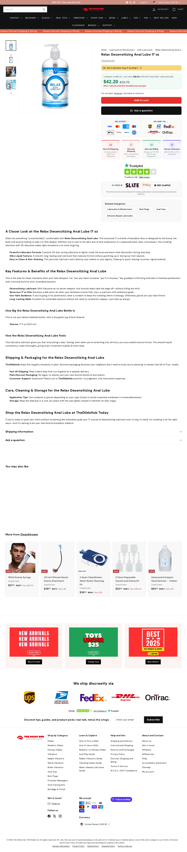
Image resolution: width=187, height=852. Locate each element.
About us (146, 741)
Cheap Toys (93, 662)
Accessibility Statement (154, 763)
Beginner (31, 18)
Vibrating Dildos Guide (90, 763)
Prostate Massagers (58, 780)
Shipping (118, 93)
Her (136, 18)
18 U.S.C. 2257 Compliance (124, 770)
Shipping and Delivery (122, 741)
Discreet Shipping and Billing (122, 760)
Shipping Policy (108, 846)
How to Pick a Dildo (89, 741)
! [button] (140, 68)
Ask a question (15, 440)
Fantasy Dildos (55, 749)
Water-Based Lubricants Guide (91, 769)
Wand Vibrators (56, 763)
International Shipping (122, 745)
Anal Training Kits (56, 785)
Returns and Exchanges (122, 749)
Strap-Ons (97, 18)
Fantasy (15, 18)
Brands (92, 25)
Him (146, 18)
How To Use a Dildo (88, 745)
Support (108, 25)
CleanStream (108, 60)
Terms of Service (119, 766)
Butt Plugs (53, 776)
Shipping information (19, 431)
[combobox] (25, 9)
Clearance (78, 25)
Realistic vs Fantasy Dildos (92, 749)
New (174, 18)
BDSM (112, 18)
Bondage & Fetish (56, 789)
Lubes (124, 18)
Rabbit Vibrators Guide (90, 758)
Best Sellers (161, 18)
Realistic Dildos (55, 745)
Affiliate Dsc (148, 754)
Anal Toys (62, 18)
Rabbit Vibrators (56, 758)
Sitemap (146, 767)
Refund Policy (93, 846)
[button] (121, 127)
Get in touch (148, 745)
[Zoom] (55, 77)
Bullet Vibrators (55, 767)
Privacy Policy (118, 754)
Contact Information (61, 846)
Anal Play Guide (87, 754)
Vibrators (79, 18)
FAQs (144, 758)
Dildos (46, 18)
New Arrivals (34, 662)
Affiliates (146, 749)
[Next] (10, 92)
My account (148, 771)
